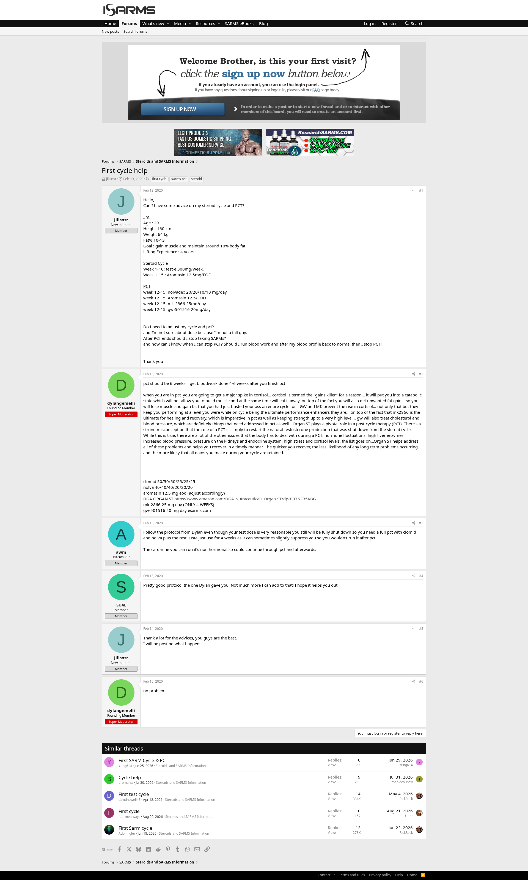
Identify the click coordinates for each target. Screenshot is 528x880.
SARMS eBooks (239, 23)
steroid (196, 178)
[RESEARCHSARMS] (309, 142)
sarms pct (178, 178)
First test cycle (134, 794)
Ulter (409, 815)
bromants (126, 782)
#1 (421, 190)
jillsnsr (111, 178)
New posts (110, 31)
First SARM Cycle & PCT (143, 760)
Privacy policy (380, 874)
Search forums (135, 31)
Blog (263, 23)
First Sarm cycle (135, 828)
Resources (205, 23)
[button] (167, 23)
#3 (421, 523)
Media (180, 23)
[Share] (413, 190)
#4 (421, 575)
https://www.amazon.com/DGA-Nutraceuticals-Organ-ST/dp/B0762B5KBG (245, 498)
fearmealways (129, 816)
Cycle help (130, 777)
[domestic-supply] (218, 142)
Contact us (326, 874)
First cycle (129, 811)
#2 (421, 374)
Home (110, 23)
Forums (129, 23)
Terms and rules (352, 874)
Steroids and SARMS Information (181, 765)
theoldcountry (402, 782)
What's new (153, 23)
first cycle (159, 178)
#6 (421, 681)
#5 (421, 628)
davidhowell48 (130, 799)
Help (399, 874)
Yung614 (125, 765)
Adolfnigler (127, 833)
